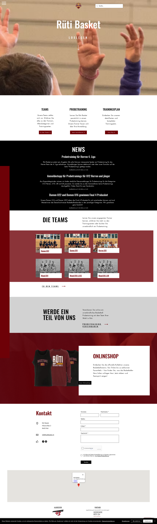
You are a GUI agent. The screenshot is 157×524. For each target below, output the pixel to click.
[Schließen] (155, 521)
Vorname (83, 412)
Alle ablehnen (136, 521)
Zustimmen (148, 521)
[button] (4, 3)
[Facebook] (43, 441)
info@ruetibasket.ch (48, 435)
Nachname (104, 412)
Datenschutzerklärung (108, 521)
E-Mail (83, 426)
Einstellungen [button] (126, 521)
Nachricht (84, 433)
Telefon (83, 419)
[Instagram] (46, 441)
